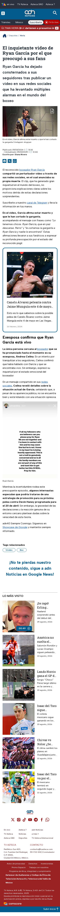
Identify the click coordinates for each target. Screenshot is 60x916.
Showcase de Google (15, 527)
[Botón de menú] (3, 13)
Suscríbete (36, 22)
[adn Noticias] (30, 13)
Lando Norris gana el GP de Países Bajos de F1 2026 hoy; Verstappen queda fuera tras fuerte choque (46, 674)
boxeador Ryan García (32, 169)
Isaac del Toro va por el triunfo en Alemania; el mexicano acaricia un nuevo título (46, 776)
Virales (9, 550)
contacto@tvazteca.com (41, 849)
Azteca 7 (50, 4)
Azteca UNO (37, 4)
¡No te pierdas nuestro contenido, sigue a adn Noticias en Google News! (30, 568)
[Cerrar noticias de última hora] (57, 28)
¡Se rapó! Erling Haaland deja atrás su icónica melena (46, 605)
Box (22, 550)
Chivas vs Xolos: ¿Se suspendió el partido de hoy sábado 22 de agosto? (47, 742)
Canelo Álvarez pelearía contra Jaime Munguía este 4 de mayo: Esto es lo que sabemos (29, 306)
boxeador (42, 348)
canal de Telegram (37, 202)
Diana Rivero (21, 154)
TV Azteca (22, 4)
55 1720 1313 (35, 852)
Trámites (5, 22)
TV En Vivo (53, 22)
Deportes (13, 35)
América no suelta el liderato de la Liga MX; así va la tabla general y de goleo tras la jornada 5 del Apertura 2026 (47, 639)
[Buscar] (55, 13)
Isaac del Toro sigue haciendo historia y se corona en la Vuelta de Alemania (46, 708)
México (19, 22)
